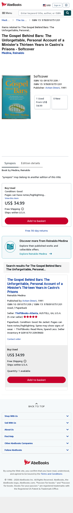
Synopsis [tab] (10, 163)
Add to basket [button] (36, 221)
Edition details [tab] (30, 163)
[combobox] (41, 13)
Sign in (57, 5)
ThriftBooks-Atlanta (26, 313)
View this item (12, 198)
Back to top (37, 406)
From (41, 102)
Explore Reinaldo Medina (33, 253)
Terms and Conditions (51, 473)
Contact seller (14, 339)
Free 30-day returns (36, 230)
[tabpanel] (35, 173)
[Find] (67, 13)
